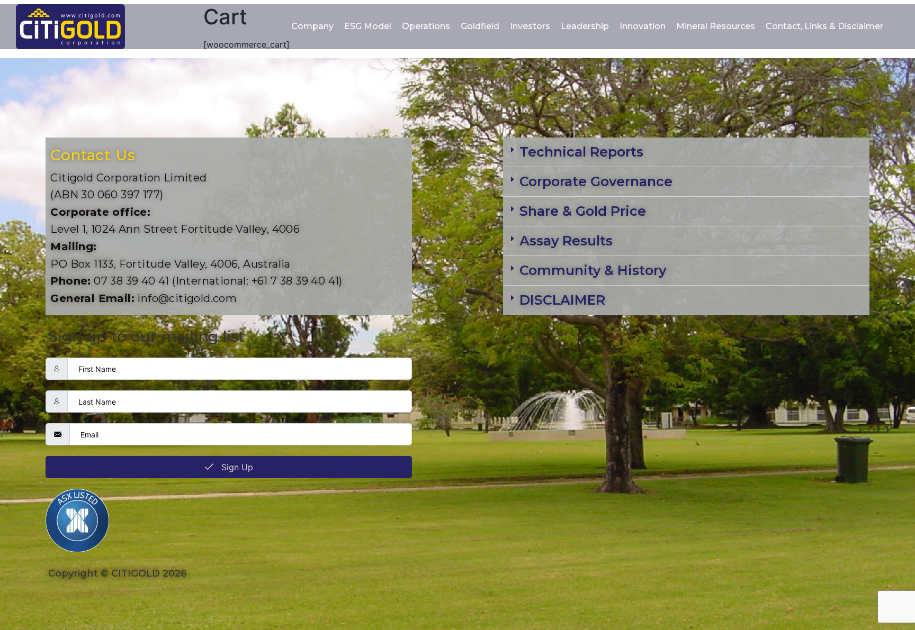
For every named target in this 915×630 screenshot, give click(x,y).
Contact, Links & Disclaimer (824, 26)
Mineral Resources (715, 26)
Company (312, 26)
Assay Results (566, 241)
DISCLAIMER (562, 300)
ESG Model (367, 26)
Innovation (643, 26)
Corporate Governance (595, 181)
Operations (426, 26)
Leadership (585, 26)
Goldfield (480, 26)
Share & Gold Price (582, 211)
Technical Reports (581, 152)
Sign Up (236, 467)
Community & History (592, 270)
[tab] (686, 152)
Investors (530, 26)
